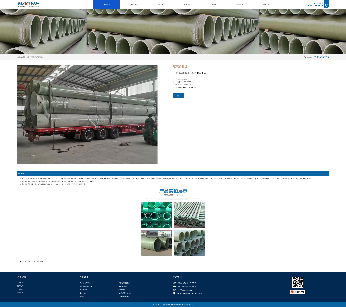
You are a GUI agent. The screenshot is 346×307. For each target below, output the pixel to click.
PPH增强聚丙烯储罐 (124, 293)
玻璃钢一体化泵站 (85, 283)
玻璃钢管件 (83, 293)
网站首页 (107, 4)
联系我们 (266, 4)
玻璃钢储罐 (83, 289)
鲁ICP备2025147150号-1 (185, 304)
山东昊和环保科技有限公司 (187, 73)
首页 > (29, 57)
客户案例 (213, 4)
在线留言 (240, 4)
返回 (178, 96)
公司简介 (133, 4)
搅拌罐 (82, 296)
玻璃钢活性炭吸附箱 (86, 286)
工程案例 (20, 289)
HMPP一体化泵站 (124, 296)
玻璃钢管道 (26, 261)
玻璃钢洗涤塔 (122, 286)
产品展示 (160, 4)
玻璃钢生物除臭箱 (124, 283)
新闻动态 (186, 4)
